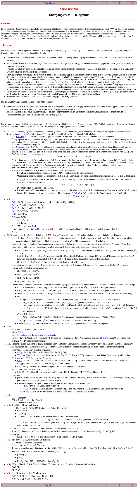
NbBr (39, 338)
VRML (78, 193)
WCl (26, 389)
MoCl (37, 229)
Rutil (14, 205)
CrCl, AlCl (17, 332)
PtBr (14, 217)
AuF (133, 377)
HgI (14, 220)
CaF (14, 202)
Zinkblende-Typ (22, 147)
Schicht (24, 335)
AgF (14, 232)
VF (19, 355)
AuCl (15, 226)
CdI (14, 211)
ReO (19, 352)
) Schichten (105, 338)
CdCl (14, 208)
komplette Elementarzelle (45, 335)
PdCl (14, 214)
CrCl (19, 360)
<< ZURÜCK (49, 3)
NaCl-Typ (20, 136)
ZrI (19, 372)
